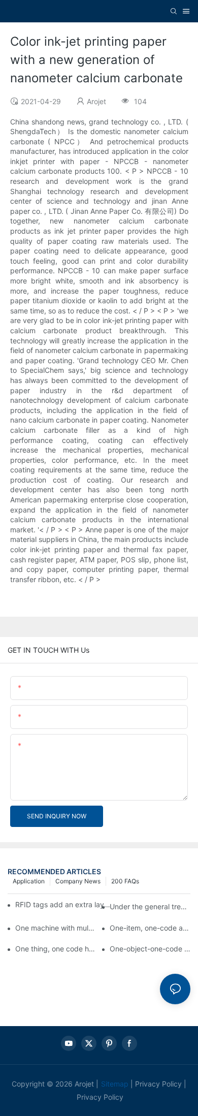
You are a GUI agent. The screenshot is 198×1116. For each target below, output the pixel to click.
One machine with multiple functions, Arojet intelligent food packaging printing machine (55, 927)
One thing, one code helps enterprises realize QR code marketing (55, 948)
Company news (78, 881)
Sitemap (114, 1083)
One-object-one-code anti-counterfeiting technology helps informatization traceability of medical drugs (150, 948)
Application (29, 881)
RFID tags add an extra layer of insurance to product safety (63, 904)
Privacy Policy (158, 1083)
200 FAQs (125, 881)
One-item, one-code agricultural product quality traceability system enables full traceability (150, 927)
